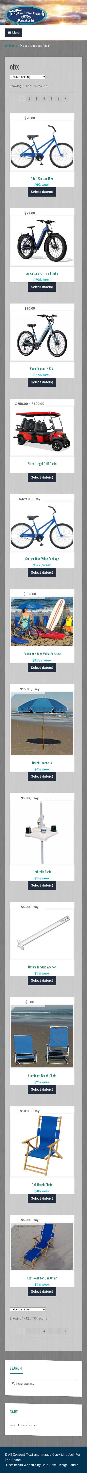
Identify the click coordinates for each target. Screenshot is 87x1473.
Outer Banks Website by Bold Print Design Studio (42, 1465)
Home (13, 45)
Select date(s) (42, 192)
